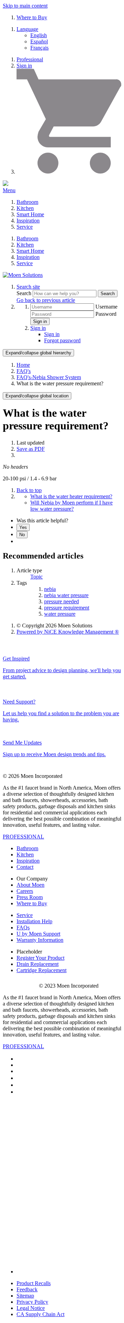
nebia (50, 589)
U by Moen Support (38, 934)
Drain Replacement (38, 964)
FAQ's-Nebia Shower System (49, 377)
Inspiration (28, 220)
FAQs (23, 927)
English (38, 35)
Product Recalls (34, 1283)
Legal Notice (31, 1308)
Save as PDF (31, 449)
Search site (28, 287)
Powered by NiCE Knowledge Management (68, 632)
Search (25, 293)
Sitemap (25, 1296)
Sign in (24, 66)
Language (27, 29)
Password (105, 314)
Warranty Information (40, 940)
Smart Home (30, 214)
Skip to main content (25, 6)
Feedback (27, 1289)
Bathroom (27, 202)
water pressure (59, 614)
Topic (36, 577)
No (22, 534)
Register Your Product (40, 958)
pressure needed (61, 601)
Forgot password (62, 340)
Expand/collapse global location (37, 395)
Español (39, 41)
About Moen (30, 885)
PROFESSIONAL (23, 837)
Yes (23, 527)
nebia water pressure (66, 595)
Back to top (29, 490)
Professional (30, 59)
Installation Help (34, 921)
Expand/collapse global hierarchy (38, 352)
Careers (25, 891)
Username (106, 307)
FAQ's (24, 371)
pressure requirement (66, 608)
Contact (25, 867)
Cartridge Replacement (41, 970)
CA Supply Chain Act (40, 1314)
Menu (9, 190)
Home (23, 365)
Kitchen (25, 208)
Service (25, 227)
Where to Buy (32, 17)
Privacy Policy (32, 1302)
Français (39, 48)
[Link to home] (23, 275)
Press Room (30, 897)
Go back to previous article (46, 300)
